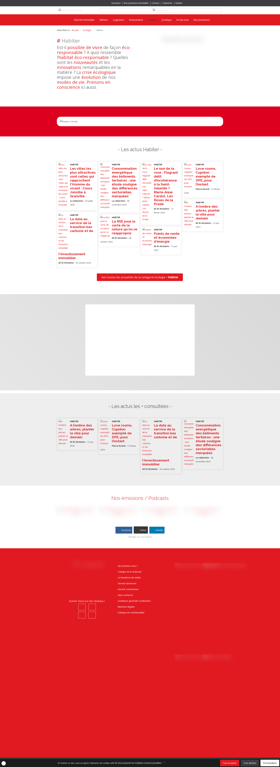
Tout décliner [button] (250, 762)
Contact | (157, 2)
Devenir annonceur (127, 583)
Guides (178, 2)
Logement (118, 19)
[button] (3, 763)
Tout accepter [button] (230, 762)
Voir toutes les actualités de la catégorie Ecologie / (139, 277)
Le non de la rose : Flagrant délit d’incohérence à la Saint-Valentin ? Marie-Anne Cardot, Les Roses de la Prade (166, 186)
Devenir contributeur (128, 589)
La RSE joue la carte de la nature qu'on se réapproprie (124, 227)
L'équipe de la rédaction (130, 571)
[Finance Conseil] (140, 121)
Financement (136, 19)
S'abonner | (168, 2)
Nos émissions (202, 19)
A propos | (117, 2)
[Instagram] (75, 2)
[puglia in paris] (161, 10)
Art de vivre (182, 19)
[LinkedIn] (84, 2)
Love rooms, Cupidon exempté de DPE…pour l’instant (206, 176)
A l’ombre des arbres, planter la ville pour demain (208, 212)
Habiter (74, 164)
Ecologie (152, 19)
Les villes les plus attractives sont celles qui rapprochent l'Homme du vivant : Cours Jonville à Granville (83, 182)
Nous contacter (125, 595)
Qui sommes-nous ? (128, 565)
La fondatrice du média (129, 577)
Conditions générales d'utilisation (134, 600)
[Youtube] (79, 2)
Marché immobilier (84, 19)
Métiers (104, 19)
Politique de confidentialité (131, 612)
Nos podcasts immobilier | (138, 2)
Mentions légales (126, 606)
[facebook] (71, 2)
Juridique (167, 19)
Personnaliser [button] (270, 762)
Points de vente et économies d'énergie (167, 237)
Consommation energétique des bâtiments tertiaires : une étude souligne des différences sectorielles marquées (125, 182)
